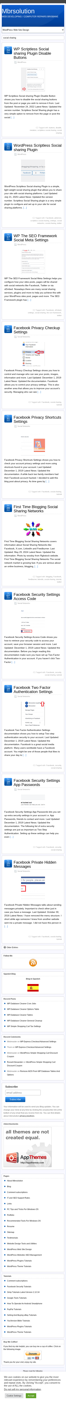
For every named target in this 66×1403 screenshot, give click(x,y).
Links (9, 1204)
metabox (33, 130)
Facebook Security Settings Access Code (37, 596)
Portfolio (10, 1215)
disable (58, 128)
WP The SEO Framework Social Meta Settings (35, 238)
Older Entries (12, 947)
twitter (59, 223)
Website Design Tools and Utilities (22, 1243)
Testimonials (12, 1238)
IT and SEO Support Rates (18, 1198)
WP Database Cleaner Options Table (23, 1009)
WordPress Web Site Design (19, 1249)
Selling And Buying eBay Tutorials (22, 1315)
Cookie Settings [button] (14, 1396)
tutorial (59, 405)
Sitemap (10, 1232)
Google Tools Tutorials (17, 1298)
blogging (49, 577)
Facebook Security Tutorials (19, 1286)
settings (53, 221)
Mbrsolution (18, 11)
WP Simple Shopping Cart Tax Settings (24, 1026)
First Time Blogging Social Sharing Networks (36, 509)
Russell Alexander (15, 1062)
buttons (52, 128)
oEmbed (58, 310)
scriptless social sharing (46, 130)
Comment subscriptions (17, 1192)
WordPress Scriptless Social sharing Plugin (38, 147)
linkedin (40, 579)
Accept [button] (31, 1396)
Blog (9, 1186)
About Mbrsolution (15, 1181)
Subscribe (11, 1086)
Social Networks (23, 337)
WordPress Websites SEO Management (24, 1255)
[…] (12, 117)
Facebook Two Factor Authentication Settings (33, 689)
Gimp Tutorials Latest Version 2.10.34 (23, 1292)
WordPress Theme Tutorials (19, 1266)
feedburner (32, 579)
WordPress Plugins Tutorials (19, 1261)
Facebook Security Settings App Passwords (37, 782)
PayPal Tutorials (14, 1309)
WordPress (21, 62)
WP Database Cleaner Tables (20, 1015)
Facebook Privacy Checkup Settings (37, 330)
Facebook (50, 218)
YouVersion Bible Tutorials (18, 1321)
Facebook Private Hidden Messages (35, 864)
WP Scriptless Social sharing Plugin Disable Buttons (32, 53)
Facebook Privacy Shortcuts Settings (37, 419)
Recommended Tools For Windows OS (24, 1221)
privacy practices (27, 1116)
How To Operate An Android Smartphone (24, 1303)
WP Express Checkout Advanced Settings (38, 1041)
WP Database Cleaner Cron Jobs (21, 1003)
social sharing (50, 223)
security (58, 672)
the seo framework (54, 313)
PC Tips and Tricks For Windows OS (22, 1209)
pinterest (57, 218)
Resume (10, 1226)
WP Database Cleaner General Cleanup (24, 1021)
